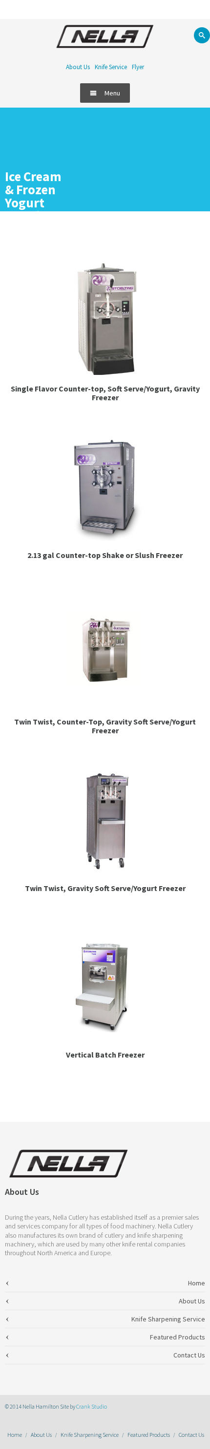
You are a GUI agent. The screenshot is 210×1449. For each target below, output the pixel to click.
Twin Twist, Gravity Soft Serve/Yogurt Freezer (105, 888)
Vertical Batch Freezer (105, 1054)
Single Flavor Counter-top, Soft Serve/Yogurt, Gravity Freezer (105, 393)
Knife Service (111, 67)
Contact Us (191, 1434)
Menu (112, 93)
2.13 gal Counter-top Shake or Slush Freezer (105, 555)
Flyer (138, 67)
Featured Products (148, 1434)
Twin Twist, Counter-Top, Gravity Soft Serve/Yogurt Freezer (105, 726)
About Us (78, 67)
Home (14, 1434)
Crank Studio (91, 1406)
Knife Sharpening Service (90, 1434)
